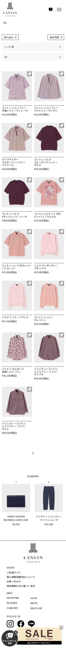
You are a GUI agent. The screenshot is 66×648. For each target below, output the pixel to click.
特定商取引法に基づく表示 (21, 586)
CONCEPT (12, 608)
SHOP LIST (36, 608)
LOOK (33, 598)
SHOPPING (13, 598)
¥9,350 (16, 524)
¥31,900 (48, 524)
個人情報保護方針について (21, 577)
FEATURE (12, 603)
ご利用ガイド (14, 572)
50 (32, 57)
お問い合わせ (14, 581)
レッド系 (32, 46)
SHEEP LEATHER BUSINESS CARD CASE (16, 518)
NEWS (33, 603)
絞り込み (8, 37)
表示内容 (54, 37)
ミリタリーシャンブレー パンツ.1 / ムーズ (49, 518)
